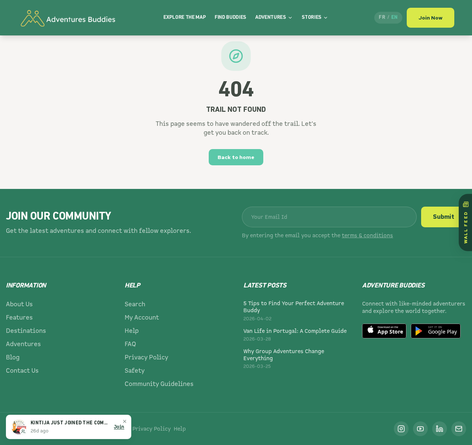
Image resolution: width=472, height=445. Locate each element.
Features (19, 317)
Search (135, 304)
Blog (13, 357)
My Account (142, 317)
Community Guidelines (159, 384)
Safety (135, 371)
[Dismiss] (125, 421)
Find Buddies (230, 17)
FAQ (130, 344)
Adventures (270, 17)
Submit (443, 217)
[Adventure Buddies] (67, 17)
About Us (19, 304)
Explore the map (184, 17)
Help (132, 331)
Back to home (236, 157)
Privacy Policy (146, 357)
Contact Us (22, 371)
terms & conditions (367, 235)
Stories (312, 17)
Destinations (26, 331)
